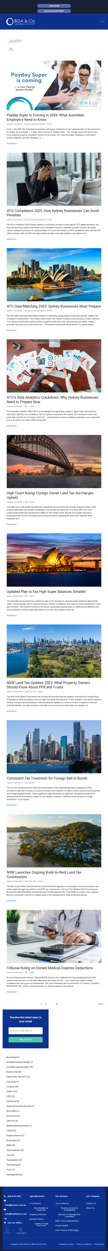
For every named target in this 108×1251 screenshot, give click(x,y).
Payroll (42, 124)
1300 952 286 (54, 6)
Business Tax (11, 1072)
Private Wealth (61, 1225)
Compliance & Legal (66, 1244)
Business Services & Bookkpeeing (69, 1209)
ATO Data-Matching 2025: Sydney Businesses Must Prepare (54, 306)
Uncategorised (12, 1175)
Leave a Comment (14, 124)
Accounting (33, 124)
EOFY (8, 1096)
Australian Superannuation (17, 1067)
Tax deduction (12, 1160)
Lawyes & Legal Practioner (41, 1224)
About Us (90, 1208)
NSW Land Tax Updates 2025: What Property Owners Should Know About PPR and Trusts (48, 685)
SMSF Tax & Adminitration (66, 1220)
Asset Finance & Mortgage (67, 1230)
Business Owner (37, 1219)
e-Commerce (35, 1203)
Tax (25, 124)
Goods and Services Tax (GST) (18, 1106)
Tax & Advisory (62, 1203)
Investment (11, 1116)
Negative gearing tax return (17, 1126)
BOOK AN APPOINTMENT (54, 11)
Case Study (11, 1082)
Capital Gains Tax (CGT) (16, 1077)
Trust (8, 1170)
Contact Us (91, 1203)
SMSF (8, 1145)
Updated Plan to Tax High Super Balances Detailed (46, 592)
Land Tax (28, 691)
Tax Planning (11, 1165)
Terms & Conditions (83, 1244)
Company (10, 1087)
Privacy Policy (99, 1244)
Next (101, 1004)
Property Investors (38, 1214)
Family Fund (11, 1101)
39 (57, 1004)
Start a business (13, 1150)
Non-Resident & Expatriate (41, 1209)
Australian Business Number (18, 1062)
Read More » (12, 143)
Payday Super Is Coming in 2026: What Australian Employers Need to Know (45, 117)
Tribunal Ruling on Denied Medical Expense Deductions (50, 968)
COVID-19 (10, 1091)
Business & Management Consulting (69, 1215)
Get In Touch (25, 1039)
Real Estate (11, 1140)
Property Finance (13, 1136)
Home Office (11, 1111)
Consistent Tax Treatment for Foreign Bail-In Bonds (47, 778)
